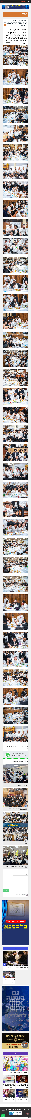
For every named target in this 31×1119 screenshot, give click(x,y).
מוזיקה (16, 1053)
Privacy (29, 1117)
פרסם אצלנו (8, 1109)
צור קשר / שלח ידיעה (16, 1109)
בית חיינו (23, 746)
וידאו (15, 949)
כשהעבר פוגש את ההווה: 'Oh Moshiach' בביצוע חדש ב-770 (9, 1099)
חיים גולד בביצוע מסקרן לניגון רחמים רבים (17, 1072)
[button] (3, 1116)
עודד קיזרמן (7, 746)
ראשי (20, 747)
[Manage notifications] (27, 1114)
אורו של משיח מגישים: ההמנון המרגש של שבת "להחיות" (22, 1086)
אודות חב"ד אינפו (25, 1109)
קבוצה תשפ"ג (25, 747)
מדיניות (27, 1110)
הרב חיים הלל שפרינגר (15, 746)
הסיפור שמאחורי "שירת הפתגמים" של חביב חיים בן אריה (9, 1086)
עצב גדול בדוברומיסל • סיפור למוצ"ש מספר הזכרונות (9, 981)
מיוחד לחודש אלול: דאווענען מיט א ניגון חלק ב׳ (22, 1099)
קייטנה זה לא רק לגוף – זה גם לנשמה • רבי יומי (17, 967)
